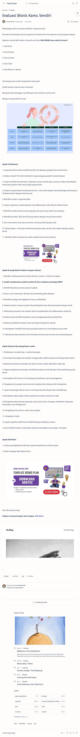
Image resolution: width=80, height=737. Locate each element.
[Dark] (73, 3)
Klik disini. (39, 516)
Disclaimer (22, 723)
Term (15, 723)
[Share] (74, 22)
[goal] (23, 576)
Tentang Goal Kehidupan (27, 677)
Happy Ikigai (12, 3)
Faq (35, 723)
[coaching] (15, 576)
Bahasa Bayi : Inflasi (25, 664)
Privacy (29, 723)
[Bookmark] (77, 3)
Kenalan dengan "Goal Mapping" (30, 670)
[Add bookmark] (68, 22)
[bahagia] (6, 576)
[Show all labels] (20, 716)
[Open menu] (4, 3)
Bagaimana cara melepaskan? (28, 651)
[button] (30, 576)
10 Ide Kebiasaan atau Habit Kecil (30, 684)
